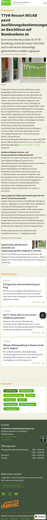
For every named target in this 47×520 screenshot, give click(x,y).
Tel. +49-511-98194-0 (9, 437)
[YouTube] (16, 494)
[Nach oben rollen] (43, 509)
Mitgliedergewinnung (13, 395)
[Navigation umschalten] (44, 3)
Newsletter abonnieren (12, 485)
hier (19, 233)
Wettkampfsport (27, 404)
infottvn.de (6, 439)
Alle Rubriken (10, 391)
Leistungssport (11, 409)
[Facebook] (3, 494)
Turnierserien (10, 404)
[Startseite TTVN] (15, 3)
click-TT (22, 400)
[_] (23, 70)
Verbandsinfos (26, 391)
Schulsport (9, 400)
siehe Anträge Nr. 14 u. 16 (29, 145)
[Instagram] (10, 494)
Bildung (30, 395)
